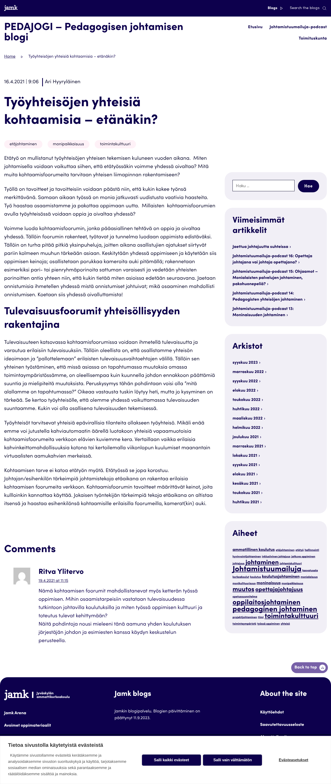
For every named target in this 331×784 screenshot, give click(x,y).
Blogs (273, 8)
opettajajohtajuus (279, 590)
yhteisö (285, 623)
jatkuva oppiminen (303, 556)
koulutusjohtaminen (281, 577)
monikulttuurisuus (243, 583)
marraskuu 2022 (248, 372)
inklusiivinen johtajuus (276, 556)
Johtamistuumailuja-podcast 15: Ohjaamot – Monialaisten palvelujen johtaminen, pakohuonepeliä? (275, 278)
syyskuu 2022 (245, 381)
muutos (243, 590)
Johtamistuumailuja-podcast (298, 27)
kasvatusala (310, 570)
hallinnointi (312, 550)
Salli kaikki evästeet (171, 760)
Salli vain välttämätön (232, 760)
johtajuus (238, 563)
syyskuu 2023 (245, 363)
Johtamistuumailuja (266, 570)
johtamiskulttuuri (291, 563)
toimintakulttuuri (115, 144)
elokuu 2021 (243, 475)
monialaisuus (309, 577)
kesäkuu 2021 (245, 484)
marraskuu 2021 (247, 447)
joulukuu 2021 (245, 437)
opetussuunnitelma (244, 596)
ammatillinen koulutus (253, 550)
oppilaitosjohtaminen (266, 603)
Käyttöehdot (272, 713)
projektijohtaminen (244, 617)
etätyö (300, 550)
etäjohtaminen (23, 144)
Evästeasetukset (293, 760)
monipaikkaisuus (68, 144)
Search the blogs (305, 8)
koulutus (255, 577)
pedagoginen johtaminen (274, 609)
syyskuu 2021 (244, 465)
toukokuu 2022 (246, 400)
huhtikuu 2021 (245, 502)
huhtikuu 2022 (245, 409)
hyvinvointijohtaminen (246, 556)
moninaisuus (269, 583)
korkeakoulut (240, 577)
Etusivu (255, 27)
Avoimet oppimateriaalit (27, 726)
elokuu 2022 (243, 391)
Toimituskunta (313, 39)
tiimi (261, 617)
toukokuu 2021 (246, 493)
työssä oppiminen (268, 623)
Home (10, 57)
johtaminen (262, 563)
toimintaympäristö (244, 623)
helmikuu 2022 (246, 428)
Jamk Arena (15, 713)
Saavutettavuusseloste (282, 725)
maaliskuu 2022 (247, 419)
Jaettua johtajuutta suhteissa (260, 247)
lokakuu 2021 (244, 456)
